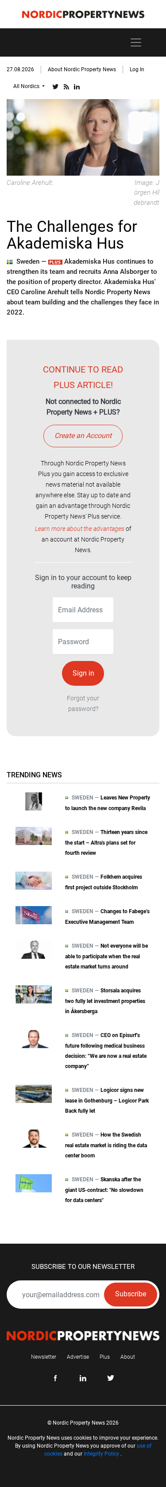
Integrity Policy (101, 1454)
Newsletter (43, 1357)
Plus (105, 1357)
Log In (137, 69)
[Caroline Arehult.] (83, 136)
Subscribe (130, 1294)
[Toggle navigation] (136, 42)
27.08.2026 (20, 69)
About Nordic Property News (82, 69)
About (127, 1357)
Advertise (78, 1357)
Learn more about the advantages (79, 528)
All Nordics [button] (27, 86)
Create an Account (83, 435)
